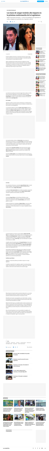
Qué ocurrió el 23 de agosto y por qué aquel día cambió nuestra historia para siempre (43, 65)
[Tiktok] (39, 448)
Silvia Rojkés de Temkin (9, 343)
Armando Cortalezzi (23, 342)
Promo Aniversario (40, 1)
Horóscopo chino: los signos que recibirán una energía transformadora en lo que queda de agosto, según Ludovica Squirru (8, 424)
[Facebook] (37, 448)
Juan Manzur (18, 342)
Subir (45, 448)
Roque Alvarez (15, 343)
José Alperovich (8, 342)
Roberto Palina (13, 342)
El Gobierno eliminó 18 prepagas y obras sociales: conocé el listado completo (40, 409)
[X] (35, 448)
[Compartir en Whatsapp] (12, 21)
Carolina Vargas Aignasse (21, 343)
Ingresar (46, 1)
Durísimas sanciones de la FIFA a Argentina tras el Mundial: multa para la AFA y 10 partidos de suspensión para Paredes (43, 53)
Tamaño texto (9, 347)
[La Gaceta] (24, 1)
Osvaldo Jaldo (29, 342)
